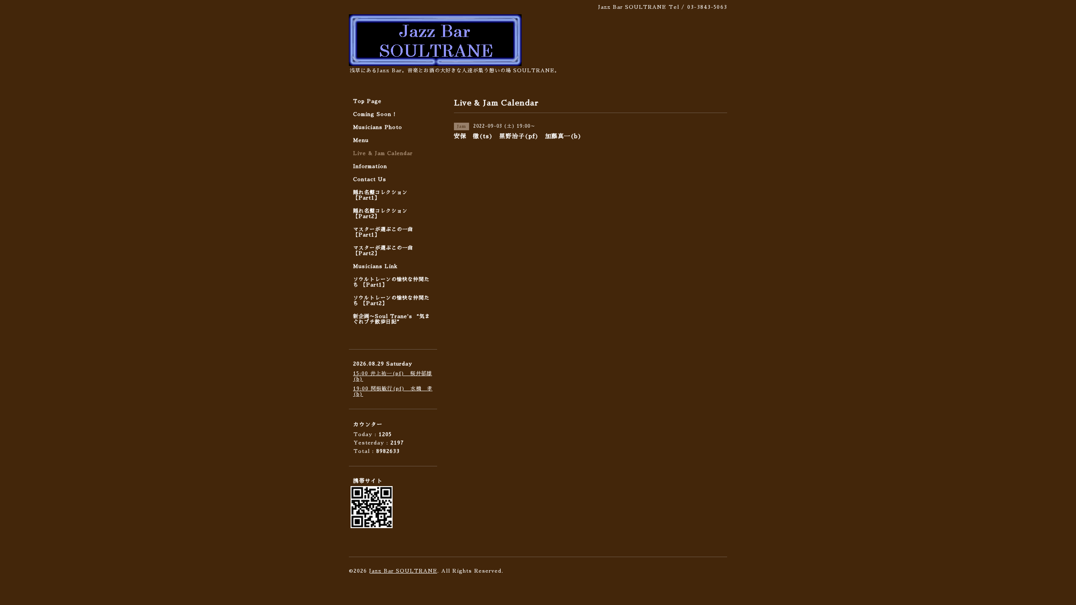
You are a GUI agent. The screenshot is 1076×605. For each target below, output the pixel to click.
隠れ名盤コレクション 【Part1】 (380, 195)
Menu (361, 140)
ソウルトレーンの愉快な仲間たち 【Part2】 (391, 300)
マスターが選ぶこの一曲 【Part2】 (383, 250)
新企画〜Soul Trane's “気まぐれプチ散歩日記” (391, 319)
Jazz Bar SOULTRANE (403, 570)
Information (370, 166)
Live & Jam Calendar (383, 153)
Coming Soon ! (374, 114)
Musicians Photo (377, 127)
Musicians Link (375, 266)
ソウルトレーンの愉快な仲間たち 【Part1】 (391, 282)
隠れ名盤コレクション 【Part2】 (380, 213)
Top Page (367, 101)
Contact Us (369, 179)
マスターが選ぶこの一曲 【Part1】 (383, 232)
